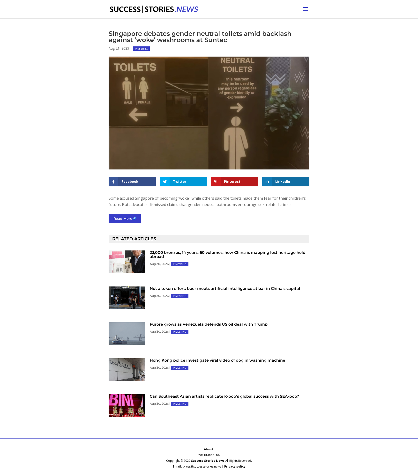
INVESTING (141, 48)
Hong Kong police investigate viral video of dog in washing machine (217, 360)
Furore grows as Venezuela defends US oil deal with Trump (209, 324)
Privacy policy (235, 466)
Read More (122, 218)
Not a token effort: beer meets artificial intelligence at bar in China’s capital (225, 288)
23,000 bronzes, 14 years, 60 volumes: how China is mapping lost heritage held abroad (228, 254)
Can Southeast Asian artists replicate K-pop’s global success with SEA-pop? (224, 396)
